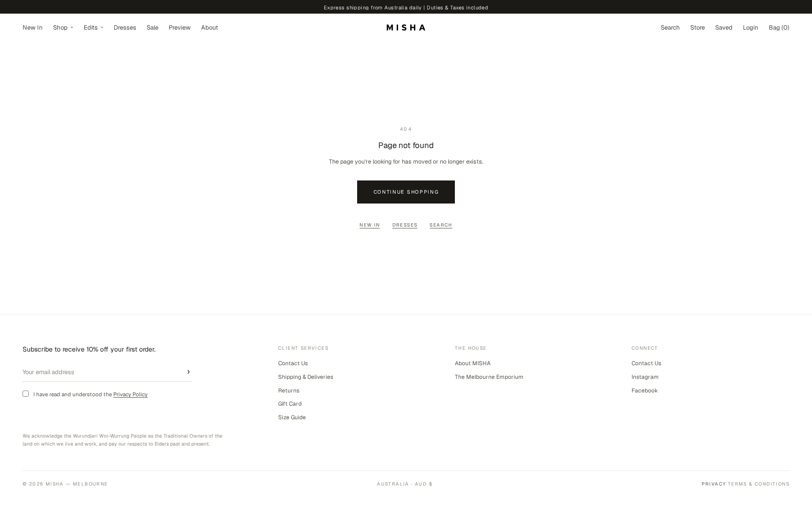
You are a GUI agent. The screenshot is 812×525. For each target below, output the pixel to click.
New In (33, 27)
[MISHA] (406, 27)
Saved (724, 27)
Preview (180, 27)
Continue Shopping (406, 191)
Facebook (645, 390)
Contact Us (293, 363)
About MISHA (473, 363)
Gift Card (290, 403)
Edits (91, 27)
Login (750, 27)
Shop (60, 27)
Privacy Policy (130, 394)
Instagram (645, 377)
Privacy (714, 484)
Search (440, 225)
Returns (288, 390)
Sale (152, 27)
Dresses (125, 27)
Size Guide (292, 417)
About (209, 27)
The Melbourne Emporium (489, 377)
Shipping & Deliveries (305, 377)
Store (697, 27)
